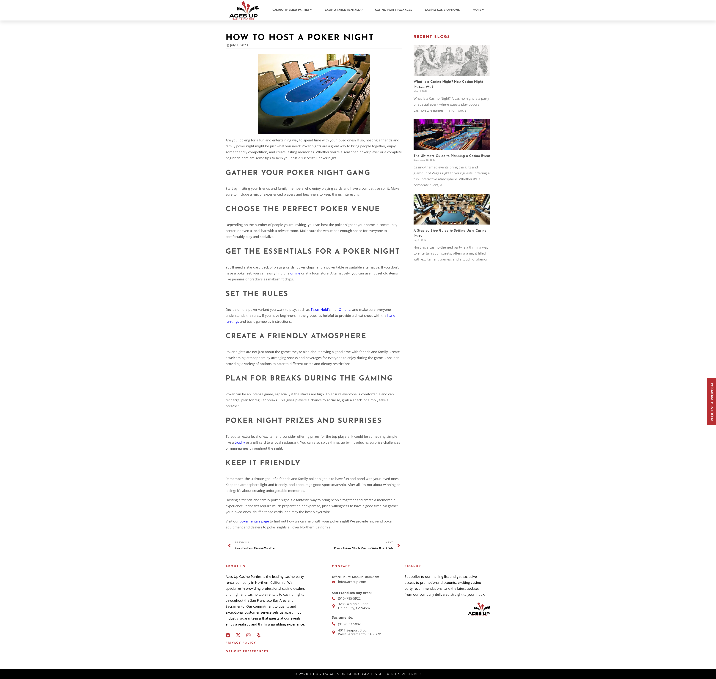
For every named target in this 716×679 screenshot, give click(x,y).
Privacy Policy (241, 643)
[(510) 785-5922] (333, 598)
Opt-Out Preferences (247, 651)
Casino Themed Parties (291, 10)
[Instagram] (248, 635)
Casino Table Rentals (342, 10)
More (477, 10)
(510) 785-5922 (349, 598)
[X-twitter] (238, 635)
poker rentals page (254, 521)
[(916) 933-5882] (333, 624)
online (295, 273)
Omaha (344, 309)
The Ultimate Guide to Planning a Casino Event (452, 156)
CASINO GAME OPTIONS (442, 10)
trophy (240, 442)
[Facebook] (228, 635)
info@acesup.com (352, 581)
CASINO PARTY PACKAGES (393, 10)
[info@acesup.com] (333, 582)
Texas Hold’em (322, 309)
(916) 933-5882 (349, 624)
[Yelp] (258, 635)
